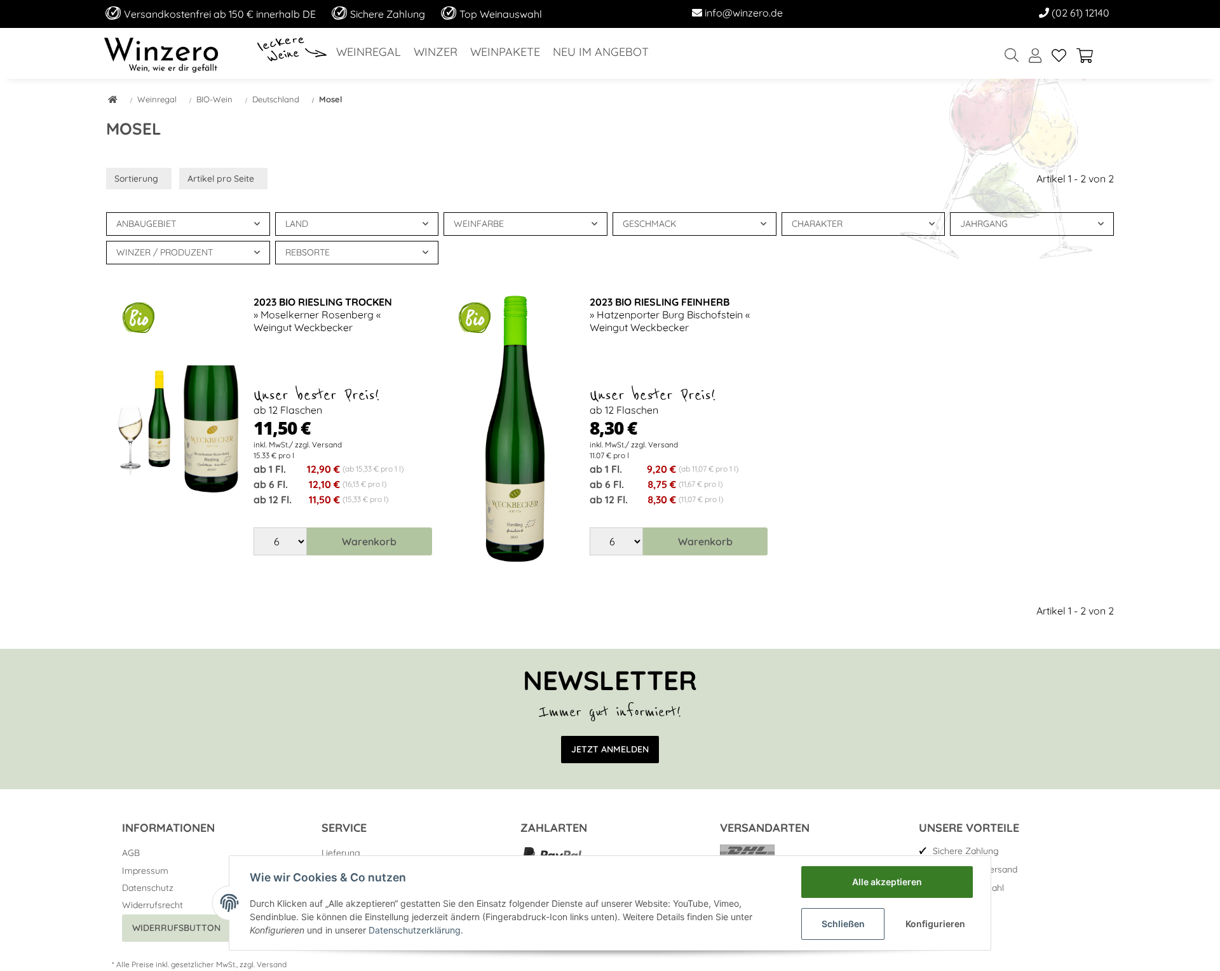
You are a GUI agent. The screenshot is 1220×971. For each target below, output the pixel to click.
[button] (1035, 56)
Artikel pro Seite (220, 178)
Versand (272, 964)
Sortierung (136, 178)
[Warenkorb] (1089, 56)
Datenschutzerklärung (415, 930)
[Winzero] (161, 53)
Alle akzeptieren (887, 881)
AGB (131, 853)
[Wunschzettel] (1059, 56)
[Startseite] (113, 100)
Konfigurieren (935, 923)
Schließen (843, 923)
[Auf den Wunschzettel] (222, 317)
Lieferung (341, 853)
